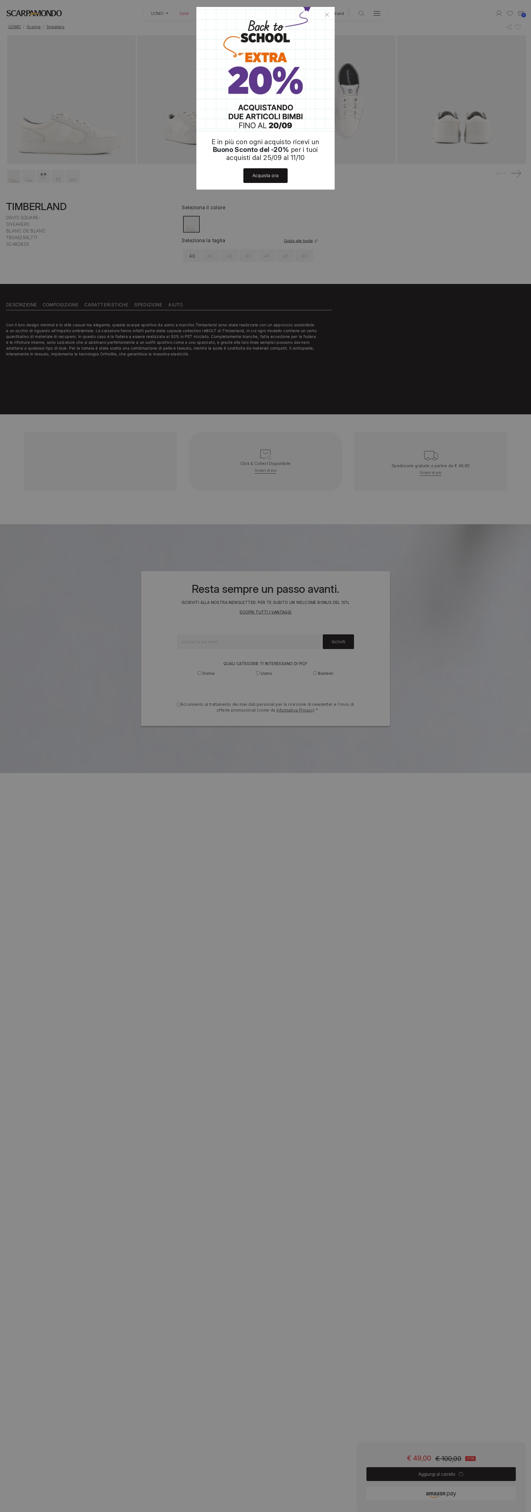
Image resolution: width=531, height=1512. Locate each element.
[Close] (327, 14)
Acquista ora (266, 175)
